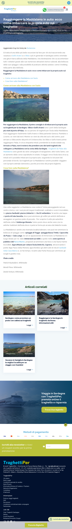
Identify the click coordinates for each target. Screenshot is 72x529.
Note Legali (7, 480)
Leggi (29, 325)
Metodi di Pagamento (10, 488)
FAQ (4, 500)
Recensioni (6, 502)
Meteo (5, 514)
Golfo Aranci (17, 56)
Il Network (6, 492)
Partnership (7, 506)
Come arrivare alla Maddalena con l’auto (21, 78)
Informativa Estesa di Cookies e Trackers (16, 486)
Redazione (31, 48)
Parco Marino (19, 242)
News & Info (14, 30)
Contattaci (6, 490)
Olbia (27, 56)
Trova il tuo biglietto (54, 410)
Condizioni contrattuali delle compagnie (16, 504)
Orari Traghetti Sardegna (11, 512)
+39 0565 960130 (53, 466)
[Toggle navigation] (66, 9)
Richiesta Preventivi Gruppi (11, 518)
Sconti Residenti (8, 516)
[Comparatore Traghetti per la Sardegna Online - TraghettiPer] (10, 9)
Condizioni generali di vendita (12, 482)
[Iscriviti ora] (68, 3)
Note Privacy (7, 484)
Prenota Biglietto (36, 525)
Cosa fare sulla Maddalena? (16, 81)
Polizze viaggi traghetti (10, 498)
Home (5, 30)
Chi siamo (6, 478)
